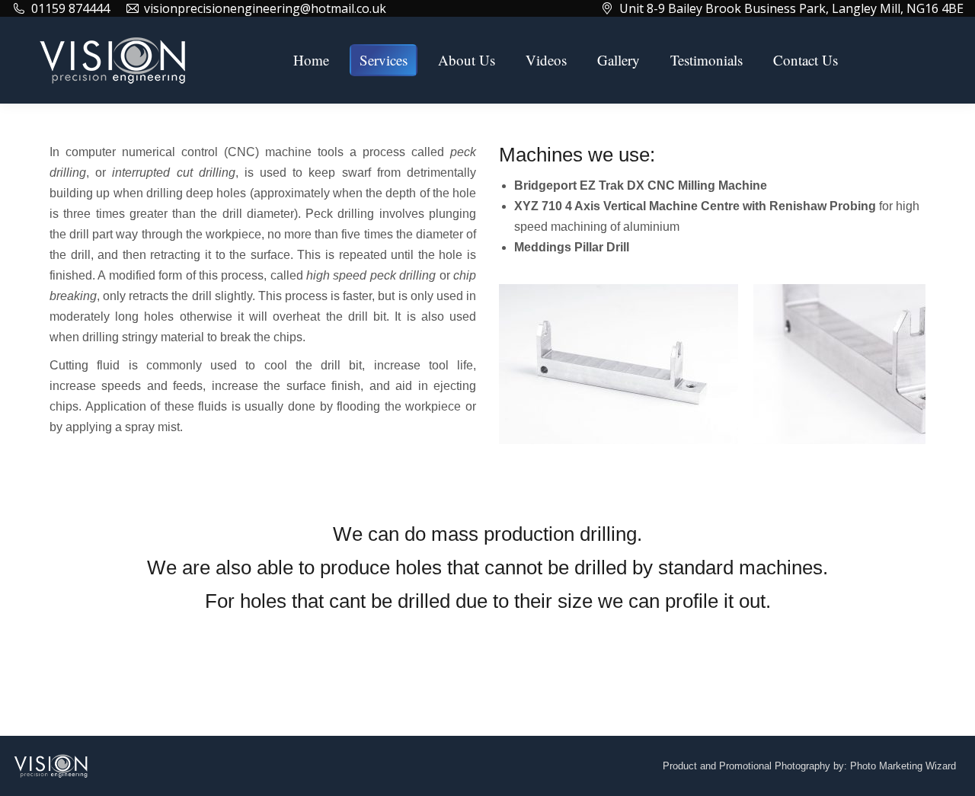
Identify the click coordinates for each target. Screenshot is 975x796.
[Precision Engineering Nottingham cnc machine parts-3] (618, 364)
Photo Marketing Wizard (903, 766)
